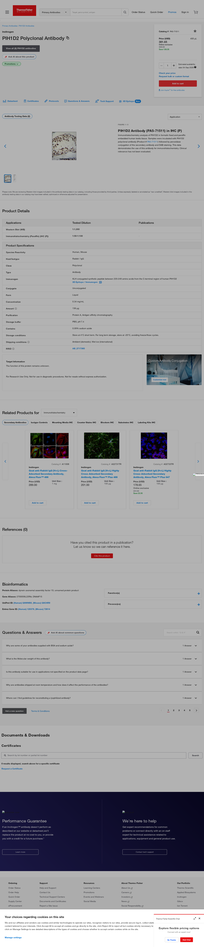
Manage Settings (13, 937)
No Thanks (171, 940)
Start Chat (187, 940)
